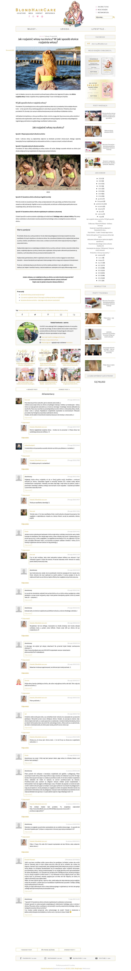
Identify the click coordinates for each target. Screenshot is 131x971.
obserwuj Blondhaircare (99, 44)
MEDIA (31, 13)
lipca (100, 211)
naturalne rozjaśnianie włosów (32, 310)
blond (20, 310)
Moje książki (103, 9)
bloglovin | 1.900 (79, 958)
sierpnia (100, 209)
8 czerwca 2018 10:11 (73, 841)
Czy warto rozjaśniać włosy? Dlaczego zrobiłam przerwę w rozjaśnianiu (42, 297)
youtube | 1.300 (104, 958)
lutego (100, 260)
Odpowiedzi (26, 422)
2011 (100, 280)
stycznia (100, 263)
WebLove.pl (86, 968)
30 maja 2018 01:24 (73, 643)
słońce (62, 310)
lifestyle (98, 29)
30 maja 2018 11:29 (73, 554)
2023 (100, 183)
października (100, 204)
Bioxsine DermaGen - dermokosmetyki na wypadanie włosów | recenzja (108, 147)
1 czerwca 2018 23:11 (73, 804)
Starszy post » (64, 389)
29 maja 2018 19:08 (73, 460)
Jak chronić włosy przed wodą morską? (32, 294)
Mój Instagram (46, 342)
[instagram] (33, 16)
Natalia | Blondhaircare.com (38, 427)
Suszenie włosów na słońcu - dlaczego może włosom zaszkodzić (40, 300)
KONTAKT (39, 13)
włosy (31, 29)
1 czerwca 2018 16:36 (73, 771)
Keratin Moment (30, 859)
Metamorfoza (103, 12)
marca (100, 258)
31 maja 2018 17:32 (73, 714)
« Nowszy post (31, 389)
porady (44, 310)
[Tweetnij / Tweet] (35, 315)
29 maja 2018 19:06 (73, 476)
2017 (99, 265)
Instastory (69, 342)
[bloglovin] (38, 16)
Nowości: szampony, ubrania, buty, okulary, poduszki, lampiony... (108, 162)
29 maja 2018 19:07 (73, 499)
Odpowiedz (28, 417)
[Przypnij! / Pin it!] (48, 315)
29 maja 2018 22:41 (73, 590)
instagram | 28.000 (55, 958)
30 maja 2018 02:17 (73, 680)
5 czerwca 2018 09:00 (73, 824)
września (100, 206)
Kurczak (27, 400)
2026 (100, 178)
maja (100, 216)
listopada (100, 201)
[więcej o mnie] (27, 343)
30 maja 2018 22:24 (73, 623)
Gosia (26, 531)
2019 (100, 194)
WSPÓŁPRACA (50, 13)
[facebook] (29, 16)
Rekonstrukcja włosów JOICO (108, 131)
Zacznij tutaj (103, 6)
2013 (99, 275)
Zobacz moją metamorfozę (49, 340)
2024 (100, 181)
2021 (100, 188)
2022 (100, 186)
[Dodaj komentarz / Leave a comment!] (74, 315)
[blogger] (42, 16)
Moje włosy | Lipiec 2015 (109, 365)
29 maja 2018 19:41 (73, 531)
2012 (99, 278)
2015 (99, 270)
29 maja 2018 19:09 (73, 427)
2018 (100, 196)
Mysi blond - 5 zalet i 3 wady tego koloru (100, 232)
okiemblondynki (30, 445)
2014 (99, 273)
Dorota (27, 680)
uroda (64, 29)
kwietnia (100, 255)
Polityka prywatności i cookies (65, 965)
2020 (100, 191)
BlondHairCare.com (59, 968)
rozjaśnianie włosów (53, 310)
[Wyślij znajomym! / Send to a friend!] (61, 315)
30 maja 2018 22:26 (73, 697)
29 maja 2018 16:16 (73, 400)
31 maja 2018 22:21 (73, 755)
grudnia (100, 199)
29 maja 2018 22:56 (73, 608)
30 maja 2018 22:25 (73, 664)
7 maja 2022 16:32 (74, 899)
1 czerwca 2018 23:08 (73, 737)
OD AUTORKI (21, 13)
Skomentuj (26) (10, 50)
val (25, 714)
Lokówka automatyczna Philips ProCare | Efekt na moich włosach (108, 334)
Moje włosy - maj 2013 (109, 318)
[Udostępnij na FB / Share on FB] (22, 315)
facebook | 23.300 (29, 958)
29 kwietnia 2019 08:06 (72, 859)
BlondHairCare (36, 9)
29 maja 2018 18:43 (73, 445)
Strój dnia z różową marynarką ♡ (100, 253)
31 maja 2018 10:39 (73, 570)
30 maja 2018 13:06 (73, 511)
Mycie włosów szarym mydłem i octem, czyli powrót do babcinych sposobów (108, 115)
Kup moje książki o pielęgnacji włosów (53, 337)
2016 (99, 268)
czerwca (100, 214)
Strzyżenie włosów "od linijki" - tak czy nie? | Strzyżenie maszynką (108, 350)
